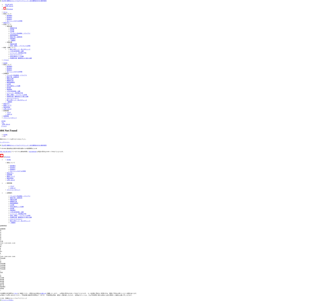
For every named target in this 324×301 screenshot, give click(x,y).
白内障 (12, 31)
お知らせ (9, 114)
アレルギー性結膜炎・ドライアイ (20, 33)
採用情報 (6, 116)
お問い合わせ (7, 109)
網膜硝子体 (13, 28)
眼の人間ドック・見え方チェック (20, 49)
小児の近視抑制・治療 (17, 51)
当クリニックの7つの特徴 (14, 21)
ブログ (9, 112)
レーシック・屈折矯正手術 (18, 53)
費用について (7, 105)
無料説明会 (6, 107)
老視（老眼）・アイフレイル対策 (20, 45)
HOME (5, 63)
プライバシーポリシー (10, 118)
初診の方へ (6, 22)
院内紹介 (9, 17)
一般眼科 (13, 40)
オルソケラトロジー (16, 54)
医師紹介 (9, 19)
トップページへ (4, 142)
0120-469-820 (32, 151)
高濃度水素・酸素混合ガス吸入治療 (21, 58)
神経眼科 (13, 38)
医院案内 (9, 15)
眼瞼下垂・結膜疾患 (16, 37)
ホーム (5, 12)
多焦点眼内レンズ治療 (17, 56)
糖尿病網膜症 (14, 35)
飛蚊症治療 (13, 44)
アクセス (6, 60)
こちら (16, 293)
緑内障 (12, 29)
